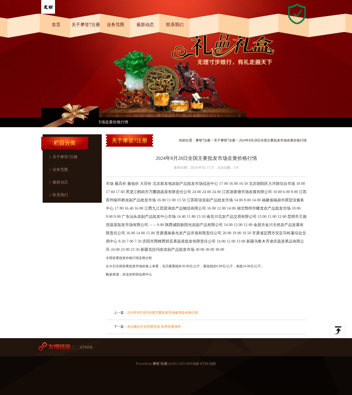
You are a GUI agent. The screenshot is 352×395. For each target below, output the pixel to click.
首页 (56, 24)
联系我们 (175, 24)
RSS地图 (192, 364)
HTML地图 (208, 364)
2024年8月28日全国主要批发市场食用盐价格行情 (162, 313)
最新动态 (145, 24)
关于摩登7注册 (86, 24)
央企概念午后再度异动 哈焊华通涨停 (154, 327)
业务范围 (115, 24)
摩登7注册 (203, 140)
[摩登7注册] (48, 13)
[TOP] (337, 330)
